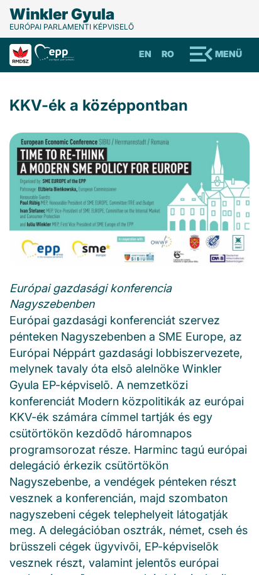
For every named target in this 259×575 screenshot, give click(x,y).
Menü (228, 53)
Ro (168, 53)
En (145, 53)
